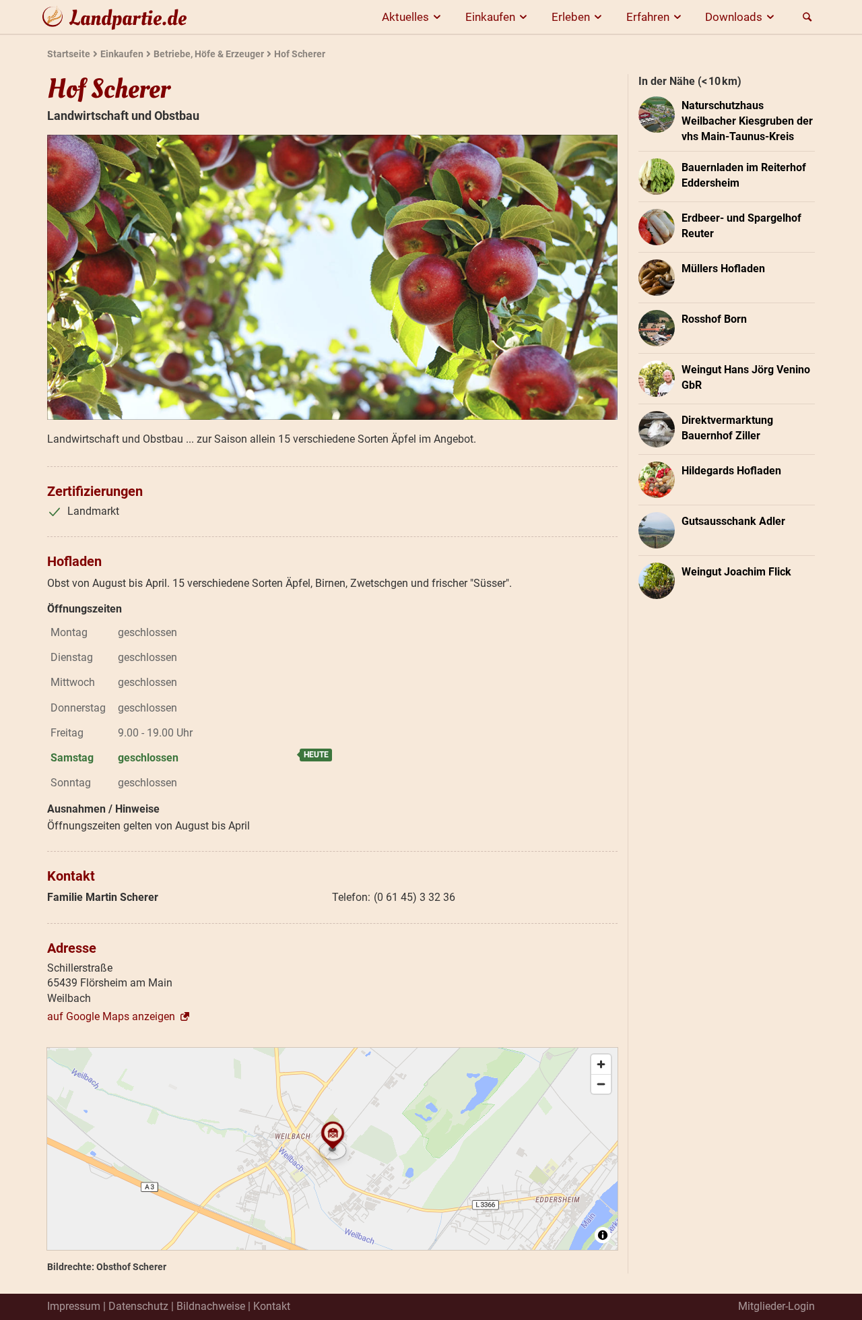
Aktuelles (405, 17)
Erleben (571, 17)
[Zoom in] (601, 1064)
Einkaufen (490, 17)
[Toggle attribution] (603, 1235)
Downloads (733, 17)
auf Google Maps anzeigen (111, 1016)
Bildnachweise (210, 1306)
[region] (332, 1149)
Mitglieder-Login (776, 1306)
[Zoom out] (601, 1084)
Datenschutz (138, 1306)
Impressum (73, 1306)
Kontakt (271, 1306)
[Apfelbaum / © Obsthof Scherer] (332, 277)
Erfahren (647, 17)
